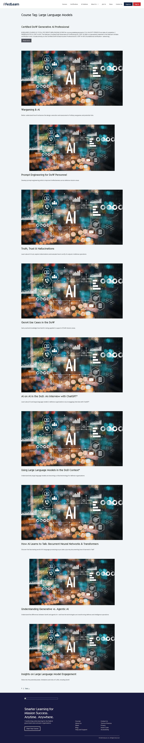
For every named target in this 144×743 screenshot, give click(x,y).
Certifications (74, 4)
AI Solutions (84, 4)
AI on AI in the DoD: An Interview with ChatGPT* (49, 396)
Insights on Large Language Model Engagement (48, 674)
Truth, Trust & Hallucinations (37, 249)
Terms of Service (106, 723)
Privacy (103, 725)
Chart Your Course (32, 729)
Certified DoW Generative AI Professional (45, 27)
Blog (76, 727)
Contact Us (119, 4)
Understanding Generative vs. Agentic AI (45, 609)
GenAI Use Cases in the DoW (38, 322)
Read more (26, 40)
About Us (94, 4)
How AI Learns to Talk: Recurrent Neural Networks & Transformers (59, 544)
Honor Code (105, 727)
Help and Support (81, 730)
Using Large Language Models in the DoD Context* (50, 470)
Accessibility (105, 730)
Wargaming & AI (30, 110)
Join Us (104, 4)
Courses (64, 4)
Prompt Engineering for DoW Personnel (44, 175)
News (111, 4)
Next (27, 688)
